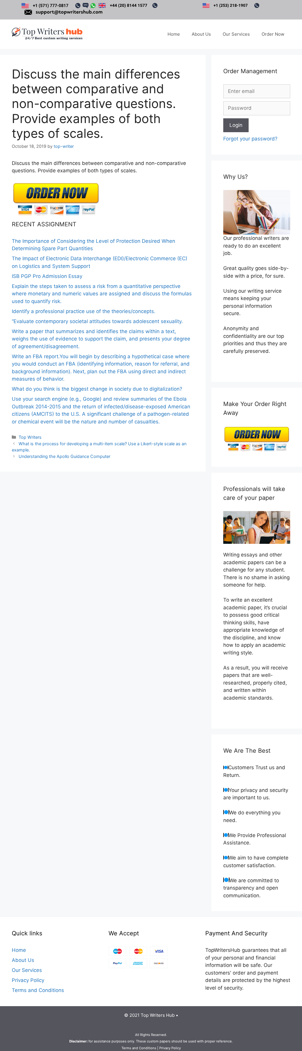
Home (174, 34)
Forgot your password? (250, 139)
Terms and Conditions (38, 990)
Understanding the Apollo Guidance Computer (64, 456)
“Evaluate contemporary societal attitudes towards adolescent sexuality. (97, 321)
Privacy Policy (28, 980)
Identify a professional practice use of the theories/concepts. (83, 311)
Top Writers (30, 437)
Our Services (236, 34)
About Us (201, 34)
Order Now (273, 34)
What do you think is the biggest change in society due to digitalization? (97, 389)
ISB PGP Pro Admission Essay (47, 276)
